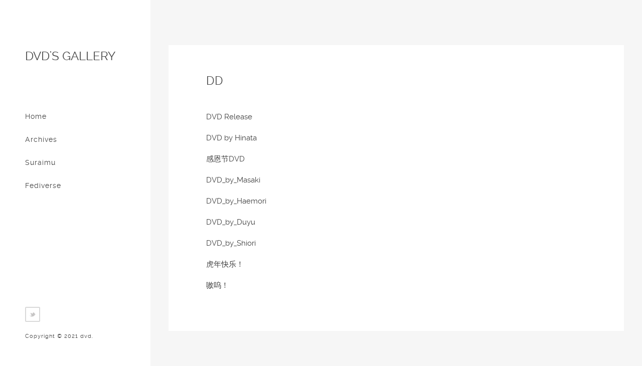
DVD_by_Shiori (231, 243)
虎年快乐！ (225, 264)
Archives (41, 139)
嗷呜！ (217, 285)
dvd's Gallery (70, 56)
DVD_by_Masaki (233, 180)
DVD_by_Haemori (236, 201)
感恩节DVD (225, 158)
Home (36, 116)
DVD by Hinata (231, 137)
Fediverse (43, 185)
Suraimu (40, 162)
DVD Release (229, 116)
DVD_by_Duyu (230, 222)
